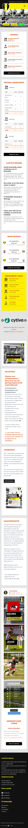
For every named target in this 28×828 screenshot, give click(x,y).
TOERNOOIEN (9, 450)
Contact (3, 811)
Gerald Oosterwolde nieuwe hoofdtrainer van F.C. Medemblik (13, 169)
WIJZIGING (14, 24)
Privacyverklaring (20, 822)
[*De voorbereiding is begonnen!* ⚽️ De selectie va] (14, 694)
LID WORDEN (6, 24)
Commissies (4, 809)
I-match (11, 825)
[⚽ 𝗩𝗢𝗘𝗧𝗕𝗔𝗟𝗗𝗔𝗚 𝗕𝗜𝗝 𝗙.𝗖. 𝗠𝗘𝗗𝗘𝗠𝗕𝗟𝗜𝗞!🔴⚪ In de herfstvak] (14, 666)
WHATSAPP (22, 24)
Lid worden (4, 805)
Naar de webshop (14, 743)
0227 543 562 (11, 784)
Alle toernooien (9, 481)
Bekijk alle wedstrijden (14, 267)
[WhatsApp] (26, 1)
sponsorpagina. (18, 331)
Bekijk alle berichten (14, 73)
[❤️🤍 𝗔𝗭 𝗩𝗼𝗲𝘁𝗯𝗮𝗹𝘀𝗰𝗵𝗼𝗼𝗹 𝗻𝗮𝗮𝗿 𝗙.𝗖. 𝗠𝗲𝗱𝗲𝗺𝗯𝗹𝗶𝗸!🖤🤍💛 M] (14, 610)
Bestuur (3, 807)
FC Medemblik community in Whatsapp (13, 770)
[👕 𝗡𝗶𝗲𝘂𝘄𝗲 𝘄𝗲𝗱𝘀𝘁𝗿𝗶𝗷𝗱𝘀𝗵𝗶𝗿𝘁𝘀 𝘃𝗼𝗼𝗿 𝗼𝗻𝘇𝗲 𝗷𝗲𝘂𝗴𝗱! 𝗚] (14, 638)
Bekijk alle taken (14, 154)
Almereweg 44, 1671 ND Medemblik (16, 1)
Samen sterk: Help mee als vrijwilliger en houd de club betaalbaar (12, 213)
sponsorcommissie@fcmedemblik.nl (13, 737)
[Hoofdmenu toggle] (25, 6)
